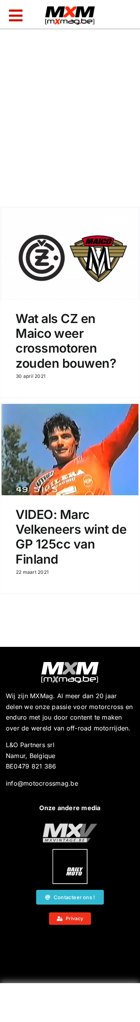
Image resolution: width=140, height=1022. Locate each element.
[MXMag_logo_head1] (70, 8)
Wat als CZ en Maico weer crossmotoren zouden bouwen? (66, 341)
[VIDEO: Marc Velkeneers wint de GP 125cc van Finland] (70, 449)
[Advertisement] (70, 1004)
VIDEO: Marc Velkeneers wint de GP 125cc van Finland (71, 537)
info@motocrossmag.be (42, 783)
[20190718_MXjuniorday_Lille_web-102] (70, 852)
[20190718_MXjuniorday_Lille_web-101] (70, 826)
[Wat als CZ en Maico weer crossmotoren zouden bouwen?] (70, 253)
